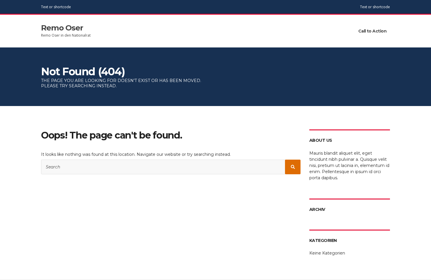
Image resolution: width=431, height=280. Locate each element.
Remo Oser (62, 28)
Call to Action (372, 31)
